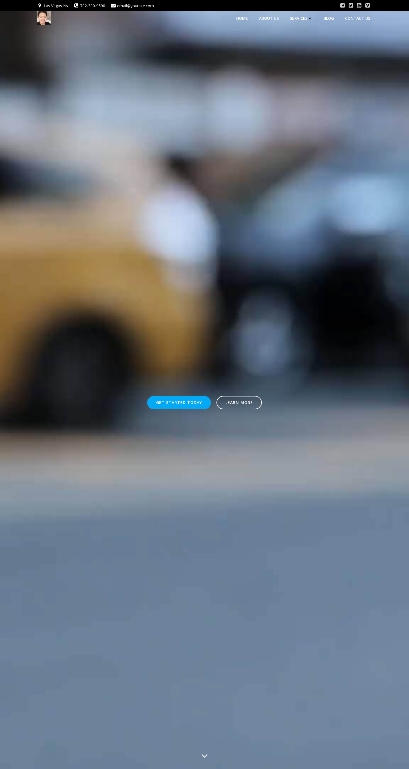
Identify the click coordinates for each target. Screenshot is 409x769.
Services (298, 18)
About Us (269, 18)
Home (242, 18)
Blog (329, 18)
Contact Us (357, 18)
